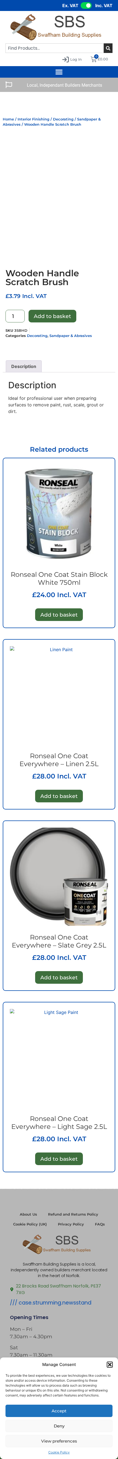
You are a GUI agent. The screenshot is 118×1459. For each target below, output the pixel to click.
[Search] (108, 48)
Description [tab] (23, 366)
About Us (28, 1214)
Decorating (63, 119)
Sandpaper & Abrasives (70, 336)
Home (8, 119)
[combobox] (54, 48)
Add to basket (52, 316)
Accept (59, 1410)
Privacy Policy (71, 1224)
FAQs (100, 1224)
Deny (59, 1426)
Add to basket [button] (59, 614)
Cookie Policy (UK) (30, 1224)
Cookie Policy (59, 1452)
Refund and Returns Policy (73, 1214)
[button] (110, 1364)
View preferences (59, 1441)
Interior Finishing (33, 119)
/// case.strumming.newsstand (50, 1302)
